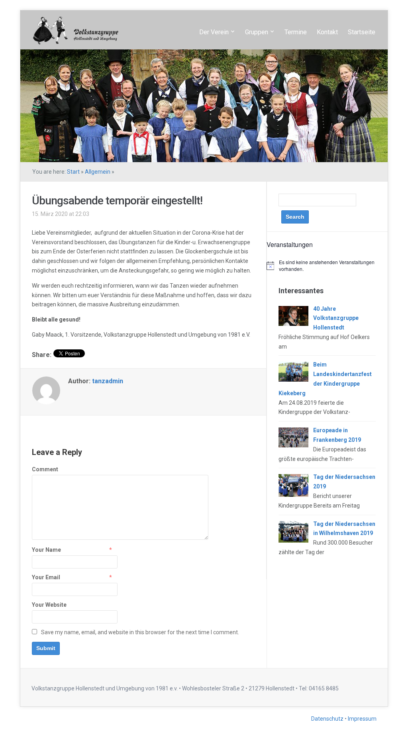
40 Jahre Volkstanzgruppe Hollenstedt (336, 318)
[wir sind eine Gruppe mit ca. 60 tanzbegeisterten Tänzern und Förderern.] (75, 29)
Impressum (362, 719)
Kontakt (327, 32)
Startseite (361, 32)
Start (73, 172)
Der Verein (214, 32)
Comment (45, 469)
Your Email (46, 577)
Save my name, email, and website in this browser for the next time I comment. (140, 632)
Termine (295, 32)
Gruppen (256, 32)
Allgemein (97, 172)
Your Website (49, 605)
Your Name (46, 550)
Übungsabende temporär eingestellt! (117, 200)
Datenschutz (328, 719)
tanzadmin (107, 381)
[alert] (327, 265)
